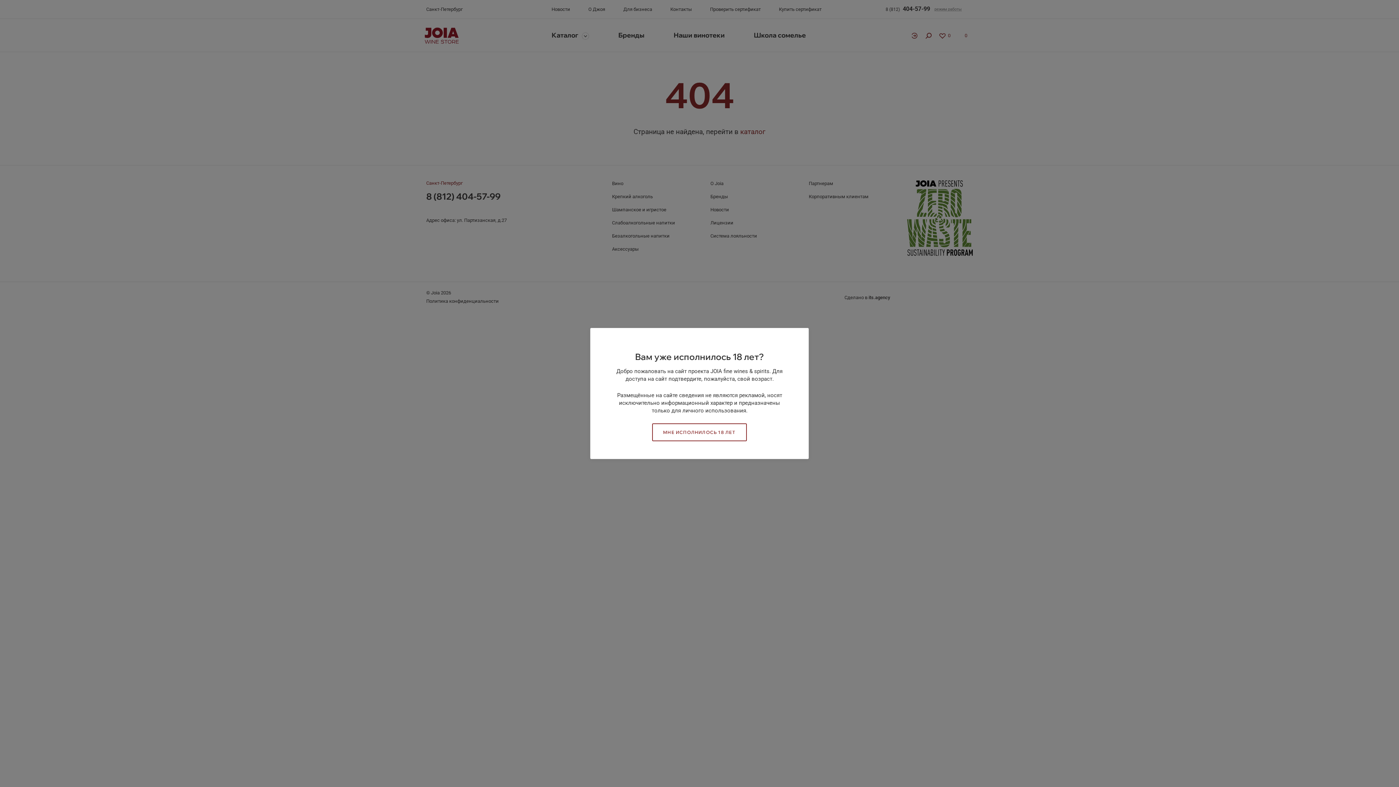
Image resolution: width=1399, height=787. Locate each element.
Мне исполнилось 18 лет (699, 432)
